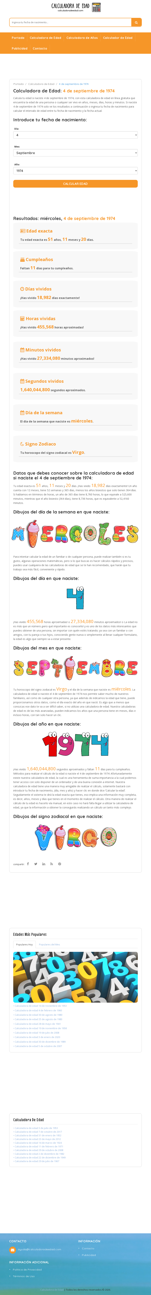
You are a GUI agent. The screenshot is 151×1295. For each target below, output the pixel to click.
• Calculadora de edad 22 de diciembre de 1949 (39, 1157)
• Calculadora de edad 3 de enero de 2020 (36, 1037)
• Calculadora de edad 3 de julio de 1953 (35, 1128)
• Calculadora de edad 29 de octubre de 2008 (38, 1150)
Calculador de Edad (118, 38)
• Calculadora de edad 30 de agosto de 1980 (37, 1014)
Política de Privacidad (27, 1269)
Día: (16, 128)
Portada (18, 38)
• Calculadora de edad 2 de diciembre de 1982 (38, 1153)
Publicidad (19, 48)
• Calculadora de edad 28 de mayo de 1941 (37, 1023)
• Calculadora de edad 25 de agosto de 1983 (37, 1019)
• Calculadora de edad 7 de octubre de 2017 (37, 1131)
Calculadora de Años (82, 38)
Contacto (40, 48)
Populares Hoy (24, 944)
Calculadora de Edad (45, 38)
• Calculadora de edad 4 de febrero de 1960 (37, 1010)
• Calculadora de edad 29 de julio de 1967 (36, 1161)
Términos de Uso (24, 1276)
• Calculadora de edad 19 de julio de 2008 (36, 1032)
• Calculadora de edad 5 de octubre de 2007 (37, 1046)
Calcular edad (75, 184)
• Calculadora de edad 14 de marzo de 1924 (37, 1142)
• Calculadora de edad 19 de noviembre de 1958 (40, 1028)
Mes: (16, 146)
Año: (16, 164)
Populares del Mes (49, 944)
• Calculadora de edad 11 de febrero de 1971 (38, 1146)
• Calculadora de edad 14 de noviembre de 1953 (40, 1005)
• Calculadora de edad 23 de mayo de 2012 (37, 1139)
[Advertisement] (75, 66)
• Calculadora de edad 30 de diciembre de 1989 (39, 1041)
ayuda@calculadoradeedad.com (39, 1249)
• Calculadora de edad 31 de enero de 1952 (37, 1135)
